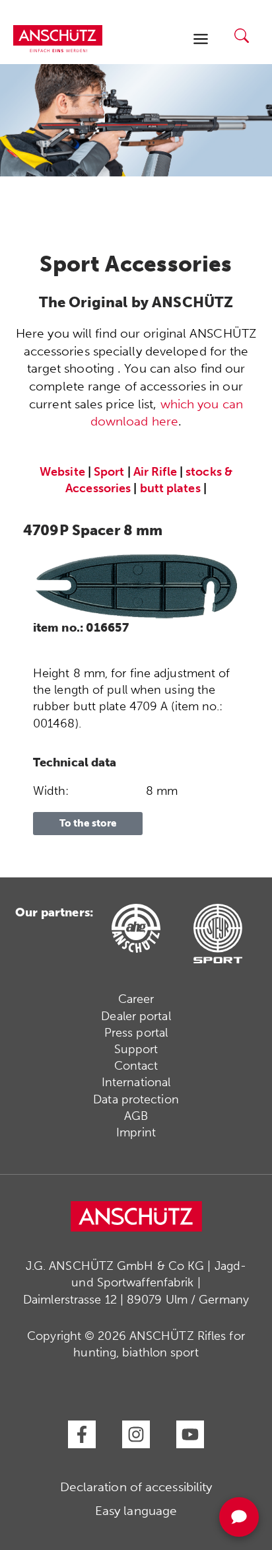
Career (136, 999)
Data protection (136, 1099)
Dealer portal (135, 1016)
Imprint (136, 1132)
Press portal (136, 1032)
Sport (109, 471)
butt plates (170, 488)
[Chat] (239, 1517)
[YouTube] (190, 1434)
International (136, 1082)
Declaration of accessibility (136, 1487)
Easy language (136, 1510)
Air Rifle (155, 471)
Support (136, 1049)
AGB (136, 1116)
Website (62, 471)
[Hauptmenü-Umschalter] (200, 38)
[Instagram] (136, 1434)
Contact (136, 1065)
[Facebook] (82, 1434)
